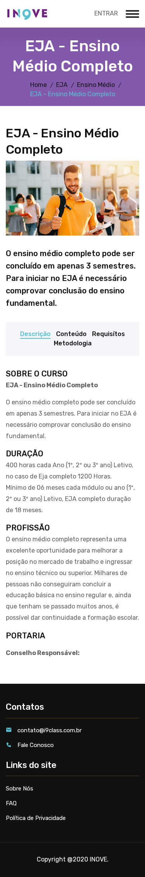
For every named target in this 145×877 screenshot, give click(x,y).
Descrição (35, 334)
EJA (62, 84)
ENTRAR (106, 13)
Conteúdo (71, 334)
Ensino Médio (96, 84)
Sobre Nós (19, 788)
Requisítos (108, 334)
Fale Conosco (35, 745)
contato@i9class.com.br (49, 730)
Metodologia (73, 343)
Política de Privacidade (36, 818)
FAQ (11, 803)
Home (38, 84)
